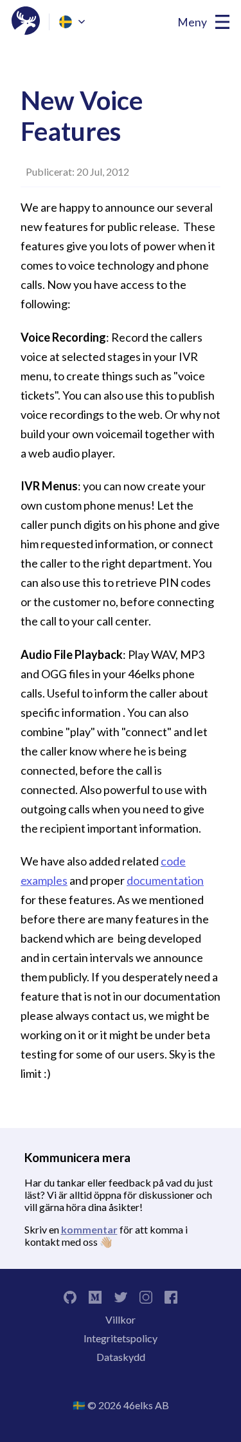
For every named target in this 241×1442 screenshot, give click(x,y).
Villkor (120, 1319)
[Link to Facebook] (171, 1295)
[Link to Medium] (95, 1295)
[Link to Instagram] (145, 1295)
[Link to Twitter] (120, 1295)
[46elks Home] (26, 21)
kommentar (89, 1229)
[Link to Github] (70, 1295)
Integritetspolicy (120, 1338)
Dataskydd (120, 1357)
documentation (165, 880)
